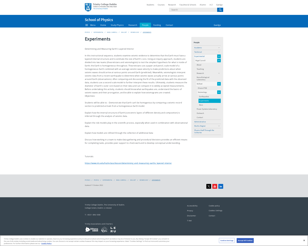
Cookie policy (214, 206)
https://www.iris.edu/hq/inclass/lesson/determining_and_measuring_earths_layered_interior (128, 163)
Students (150, 4)
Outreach (200, 113)
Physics (87, 180)
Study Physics (117, 25)
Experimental (98, 32)
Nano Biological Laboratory (203, 78)
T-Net (189, 220)
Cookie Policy (46, 243)
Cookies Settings (215, 210)
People (145, 25)
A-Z (211, 4)
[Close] (304, 240)
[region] (154, 240)
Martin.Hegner (200, 126)
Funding (157, 25)
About (199, 65)
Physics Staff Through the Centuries (204, 131)
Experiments (147, 32)
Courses (161, 4)
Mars (201, 105)
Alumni (203, 4)
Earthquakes (204, 96)
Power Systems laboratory (207, 109)
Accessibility (192, 206)
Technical (198, 52)
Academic (198, 47)
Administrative (200, 122)
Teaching (200, 69)
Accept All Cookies (245, 240)
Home (103, 25)
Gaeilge (219, 4)
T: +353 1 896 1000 (92, 215)
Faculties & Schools (188, 4)
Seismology (135, 32)
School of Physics (99, 19)
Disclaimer (191, 216)
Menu (93, 25)
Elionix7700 (202, 88)
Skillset (124, 32)
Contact (169, 25)
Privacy (190, 211)
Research (172, 4)
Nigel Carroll (112, 32)
